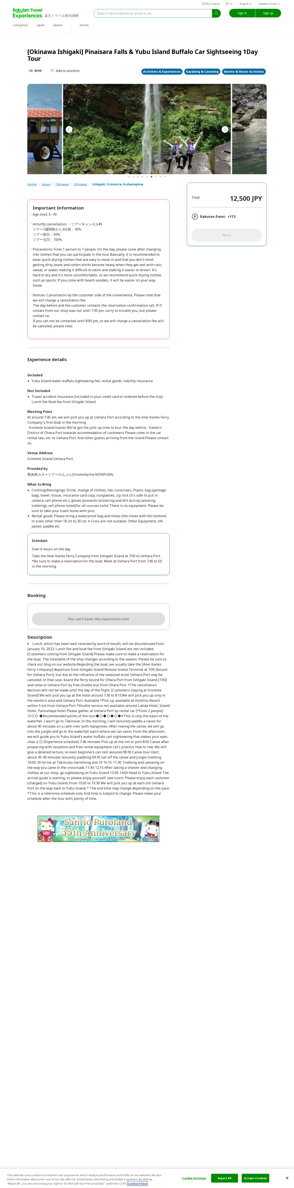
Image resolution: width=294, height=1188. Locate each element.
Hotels (84, 25)
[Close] (287, 1178)
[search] (216, 13)
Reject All (224, 1178)
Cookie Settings (194, 1178)
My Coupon (213, 4)
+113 (231, 216)
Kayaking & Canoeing (202, 71)
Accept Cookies (255, 1178)
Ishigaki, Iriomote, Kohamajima (117, 184)
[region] (147, 1178)
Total (195, 197)
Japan (46, 184)
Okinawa (62, 184)
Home (32, 184)
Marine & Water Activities (244, 71)
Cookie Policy (137, 1183)
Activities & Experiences (162, 71)
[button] (229, 3)
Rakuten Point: (213, 216)
